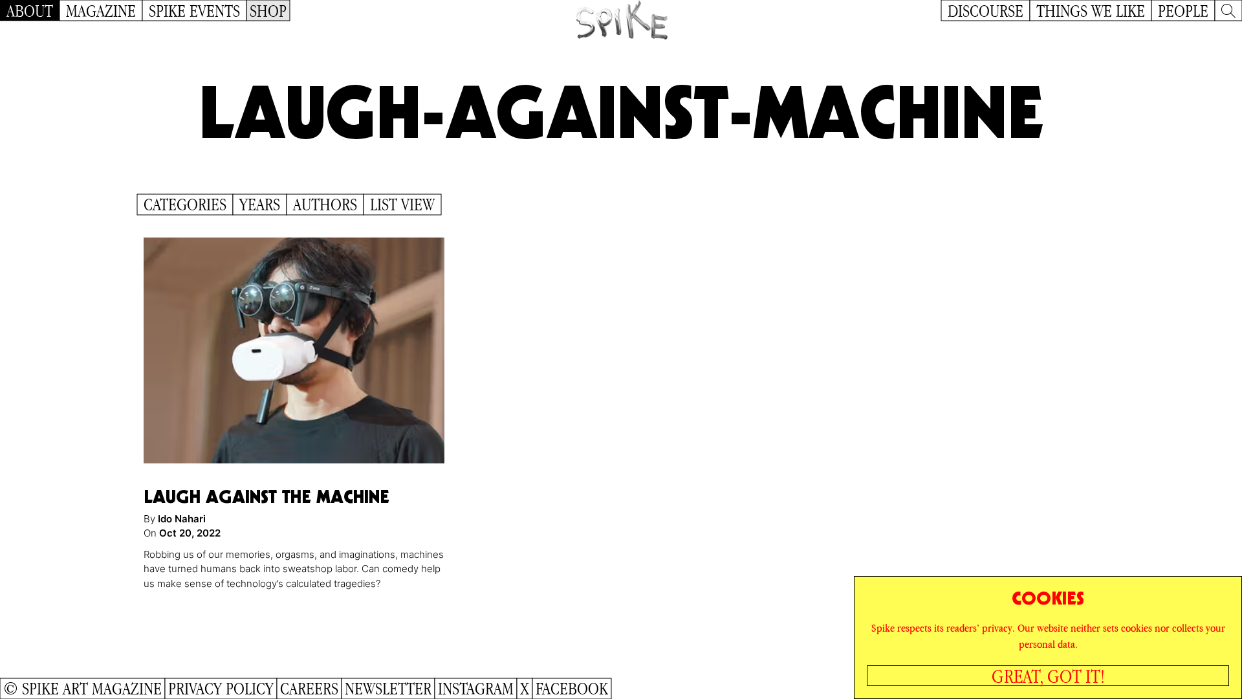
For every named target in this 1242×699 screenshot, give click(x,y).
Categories (185, 204)
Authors (325, 204)
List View (402, 204)
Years (259, 204)
